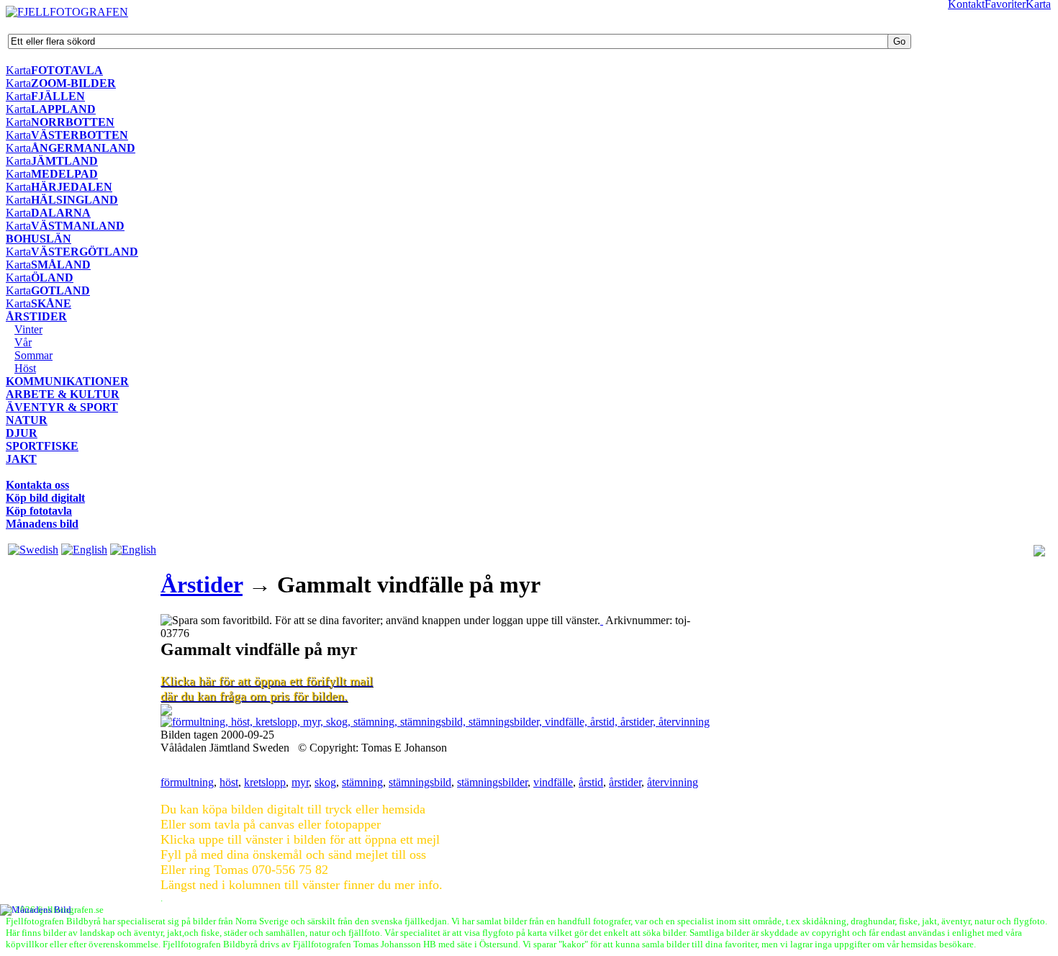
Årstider (201, 585)
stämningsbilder (492, 782)
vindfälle (553, 782)
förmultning (187, 782)
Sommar (33, 355)
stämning (362, 782)
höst (229, 782)
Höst (25, 368)
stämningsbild (420, 782)
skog (325, 782)
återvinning (672, 782)
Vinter (28, 329)
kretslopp (265, 782)
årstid (591, 782)
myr (300, 782)
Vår (23, 342)
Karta (18, 70)
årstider (625, 782)
